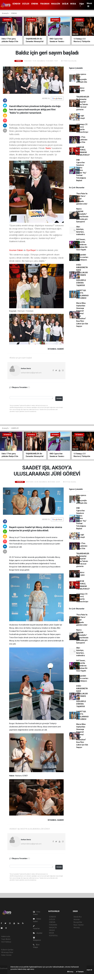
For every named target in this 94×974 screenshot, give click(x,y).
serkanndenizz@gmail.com (31, 373)
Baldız (48, 148)
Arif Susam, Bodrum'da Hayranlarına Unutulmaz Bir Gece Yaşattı (82, 244)
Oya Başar (31, 250)
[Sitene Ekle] (7, 928)
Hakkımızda (5, 936)
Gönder (59, 398)
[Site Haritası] (3, 928)
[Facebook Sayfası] (2, 923)
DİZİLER (25, 4)
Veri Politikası (6, 942)
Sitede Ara (78, 917)
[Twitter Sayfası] (6, 923)
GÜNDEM (16, 4)
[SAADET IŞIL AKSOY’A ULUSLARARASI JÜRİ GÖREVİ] (33, 501)
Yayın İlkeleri (6, 939)
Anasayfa (5, 13)
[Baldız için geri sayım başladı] (33, 80)
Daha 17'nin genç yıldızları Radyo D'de (81, 139)
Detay (71, 972)
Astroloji (77, 928)
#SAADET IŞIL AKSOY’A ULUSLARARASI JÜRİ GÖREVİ (29, 829)
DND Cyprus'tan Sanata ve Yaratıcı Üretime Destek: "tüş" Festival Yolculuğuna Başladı (81, 170)
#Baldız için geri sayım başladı (20, 358)
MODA (73, 4)
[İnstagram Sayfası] (11, 923)
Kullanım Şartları (7, 950)
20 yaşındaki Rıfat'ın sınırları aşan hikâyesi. (82, 257)
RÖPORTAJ (53, 936)
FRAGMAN (44, 4)
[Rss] (23, 923)
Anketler (77, 919)
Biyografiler (78, 922)
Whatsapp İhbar (7, 952)
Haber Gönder (6, 955)
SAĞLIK (65, 4)
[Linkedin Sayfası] (19, 923)
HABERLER (14, 428)
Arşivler (39, 933)
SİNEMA (34, 4)
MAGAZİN (55, 4)
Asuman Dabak (16, 250)
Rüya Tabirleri (79, 925)
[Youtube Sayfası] (15, 923)
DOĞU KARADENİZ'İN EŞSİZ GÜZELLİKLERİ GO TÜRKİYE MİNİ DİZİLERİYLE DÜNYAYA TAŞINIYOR (82, 275)
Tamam (81, 972)
